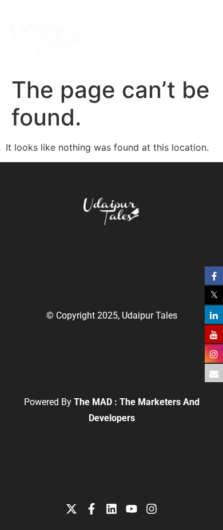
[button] (175, 29)
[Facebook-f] (91, 509)
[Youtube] (131, 509)
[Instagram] (151, 509)
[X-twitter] (71, 509)
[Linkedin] (111, 509)
